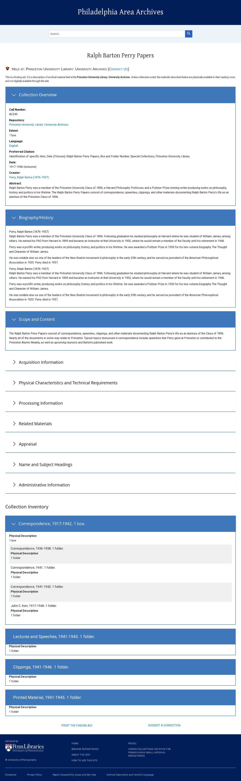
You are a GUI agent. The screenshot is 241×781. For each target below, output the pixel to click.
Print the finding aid (76, 725)
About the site (81, 755)
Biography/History (36, 217)
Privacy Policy (34, 775)
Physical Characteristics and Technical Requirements (68, 383)
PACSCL (132, 743)
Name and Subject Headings (45, 464)
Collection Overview (38, 94)
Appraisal (28, 444)
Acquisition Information (41, 362)
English (13, 145)
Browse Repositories (85, 749)
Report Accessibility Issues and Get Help (74, 775)
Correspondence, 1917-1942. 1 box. (52, 523)
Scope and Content (37, 319)
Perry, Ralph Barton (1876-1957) (29, 177)
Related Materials (35, 423)
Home (75, 743)
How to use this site (85, 760)
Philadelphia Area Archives (120, 12)
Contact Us (118, 69)
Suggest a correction (164, 725)
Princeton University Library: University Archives (38, 124)
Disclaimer (11, 775)
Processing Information (41, 403)
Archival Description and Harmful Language (130, 775)
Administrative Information (44, 485)
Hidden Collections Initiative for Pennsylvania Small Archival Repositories (149, 752)
